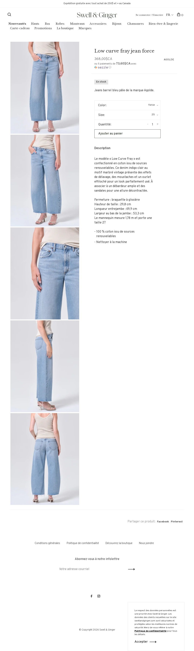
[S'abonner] (157, 335)
